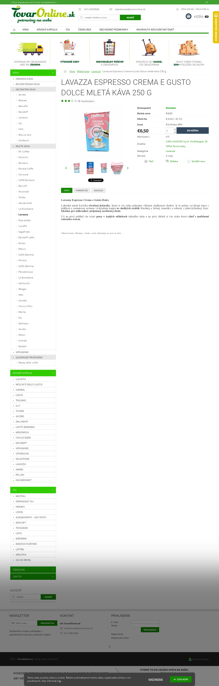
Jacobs (22, 94)
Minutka (21, 554)
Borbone (21, 538)
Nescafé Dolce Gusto (29, 384)
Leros (19, 512)
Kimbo (21, 243)
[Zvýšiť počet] (175, 129)
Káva (26, 29)
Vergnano (22, 352)
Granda (22, 340)
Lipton (20, 549)
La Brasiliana (25, 208)
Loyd (19, 533)
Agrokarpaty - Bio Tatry (31, 517)
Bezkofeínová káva (28, 84)
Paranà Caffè (25, 168)
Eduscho (23, 157)
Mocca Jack (24, 134)
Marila (22, 311)
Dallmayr (23, 323)
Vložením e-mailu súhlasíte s (30, 633)
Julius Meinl (23, 559)
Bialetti (22, 346)
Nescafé (23, 105)
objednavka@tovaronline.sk (78, 628)
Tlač (151, 161)
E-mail (114, 622)
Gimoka (22, 300)
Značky (17, 576)
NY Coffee (23, 151)
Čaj (68, 29)
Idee (20, 294)
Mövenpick (22, 432)
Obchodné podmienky (113, 29)
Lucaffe (22, 225)
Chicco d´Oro (23, 437)
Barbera (23, 162)
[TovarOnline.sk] (43, 14)
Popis (67, 190)
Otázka (174, 161)
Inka (20, 128)
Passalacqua (25, 271)
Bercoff (22, 185)
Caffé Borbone (26, 180)
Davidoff (23, 111)
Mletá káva (23, 146)
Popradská (24, 220)
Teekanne (22, 527)
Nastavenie (156, 679)
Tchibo (22, 197)
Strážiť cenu (198, 161)
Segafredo (24, 231)
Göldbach (23, 140)
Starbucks (24, 283)
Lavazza (23, 117)
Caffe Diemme (26, 254)
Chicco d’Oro (25, 306)
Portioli (22, 260)
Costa (19, 395)
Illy (20, 123)
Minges (22, 289)
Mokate (22, 100)
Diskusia (98, 190)
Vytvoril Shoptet (200, 659)
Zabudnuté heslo (120, 637)
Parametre (82, 190)
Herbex (20, 506)
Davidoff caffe (26, 237)
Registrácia (202, 9)
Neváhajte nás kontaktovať (155, 29)
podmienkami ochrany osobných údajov (30, 634)
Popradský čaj (25, 501)
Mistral (21, 496)
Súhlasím (182, 679)
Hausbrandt (25, 202)
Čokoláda (84, 29)
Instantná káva (26, 89)
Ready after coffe (28, 362)
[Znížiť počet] (175, 132)
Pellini (21, 334)
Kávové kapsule (47, 29)
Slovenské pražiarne (29, 357)
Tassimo (21, 400)
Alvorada (23, 191)
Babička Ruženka (26, 543)
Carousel (23, 174)
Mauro (22, 248)
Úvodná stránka (14, 29)
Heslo (114, 625)
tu (60, 681)
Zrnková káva (24, 78)
